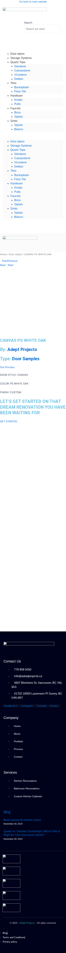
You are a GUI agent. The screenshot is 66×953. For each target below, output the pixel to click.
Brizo (17, 112)
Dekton (18, 78)
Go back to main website (33, 1)
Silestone (20, 66)
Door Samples (25, 358)
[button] (33, 137)
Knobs (18, 99)
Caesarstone (22, 70)
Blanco (18, 129)
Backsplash (21, 87)
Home (3, 254)
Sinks (13, 120)
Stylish (18, 116)
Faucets (15, 108)
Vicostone (20, 74)
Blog (7, 812)
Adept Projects (22, 349)
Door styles (17, 141)
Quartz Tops (17, 62)
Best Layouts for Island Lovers (22, 819)
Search (28, 22)
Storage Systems (21, 145)
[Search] (29, 36)
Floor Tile (20, 179)
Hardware (16, 95)
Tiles (13, 83)
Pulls (17, 191)
